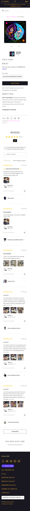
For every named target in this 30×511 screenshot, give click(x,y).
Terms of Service (9, 489)
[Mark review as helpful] (25, 191)
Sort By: (15, 160)
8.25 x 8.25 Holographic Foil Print (12, 76)
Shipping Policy (9, 485)
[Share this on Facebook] (11, 118)
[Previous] (11, 46)
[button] (24, 137)
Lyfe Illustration (10, 502)
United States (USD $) (11, 497)
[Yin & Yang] (15, 32)
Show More (9, 305)
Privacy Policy (8, 481)
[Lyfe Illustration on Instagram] (15, 461)
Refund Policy (8, 477)
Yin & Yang (7, 60)
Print (6, 123)
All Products (17, 121)
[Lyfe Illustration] (15, 1)
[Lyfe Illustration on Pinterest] (11, 461)
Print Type (5, 73)
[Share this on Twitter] (7, 118)
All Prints (11, 121)
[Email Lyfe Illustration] (19, 461)
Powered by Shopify (7, 504)
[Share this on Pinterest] (14, 118)
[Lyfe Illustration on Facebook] (3, 461)
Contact (5, 493)
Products (13, 17)
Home (8, 17)
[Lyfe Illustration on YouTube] (7, 461)
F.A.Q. (4, 474)
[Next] (18, 46)
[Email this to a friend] (18, 118)
